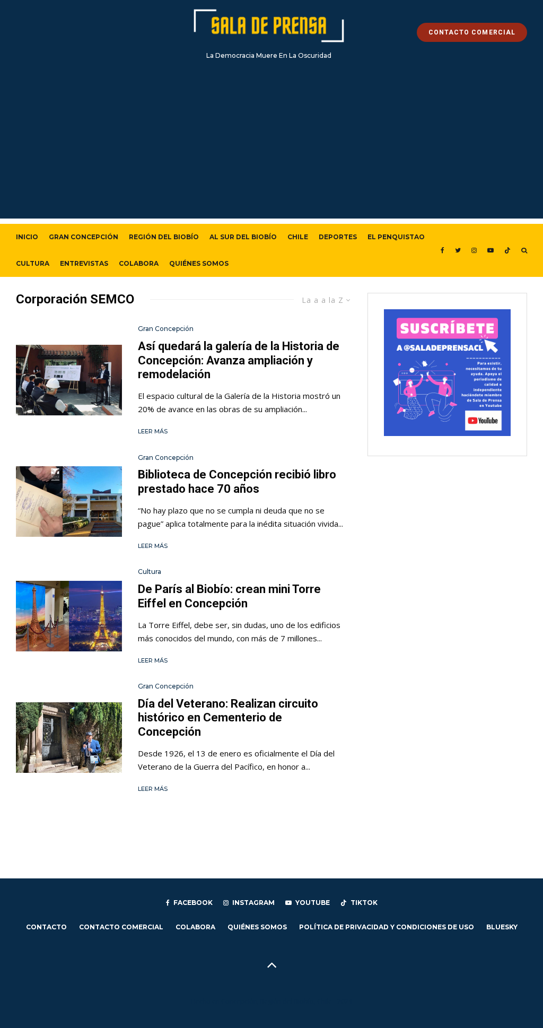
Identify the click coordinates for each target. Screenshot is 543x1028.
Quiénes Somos (199, 263)
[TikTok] (507, 250)
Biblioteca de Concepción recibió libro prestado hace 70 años (237, 481)
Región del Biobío (164, 237)
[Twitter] (458, 250)
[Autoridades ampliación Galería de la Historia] (69, 380)
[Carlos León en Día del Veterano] (69, 737)
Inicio (27, 237)
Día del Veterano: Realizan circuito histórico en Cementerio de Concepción (228, 717)
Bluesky (502, 927)
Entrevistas (84, 263)
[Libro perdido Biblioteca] (69, 501)
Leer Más (153, 431)
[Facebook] (442, 250)
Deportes (338, 237)
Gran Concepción (83, 237)
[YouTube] (490, 250)
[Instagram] (474, 250)
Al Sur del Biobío (243, 237)
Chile (297, 237)
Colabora (139, 263)
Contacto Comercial (121, 927)
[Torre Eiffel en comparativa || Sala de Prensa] (69, 616)
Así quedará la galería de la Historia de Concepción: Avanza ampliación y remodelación (238, 360)
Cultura (32, 263)
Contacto (46, 927)
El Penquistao (396, 237)
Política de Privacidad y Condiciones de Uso (386, 927)
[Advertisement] (271, 144)
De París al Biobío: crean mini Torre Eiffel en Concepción (229, 595)
